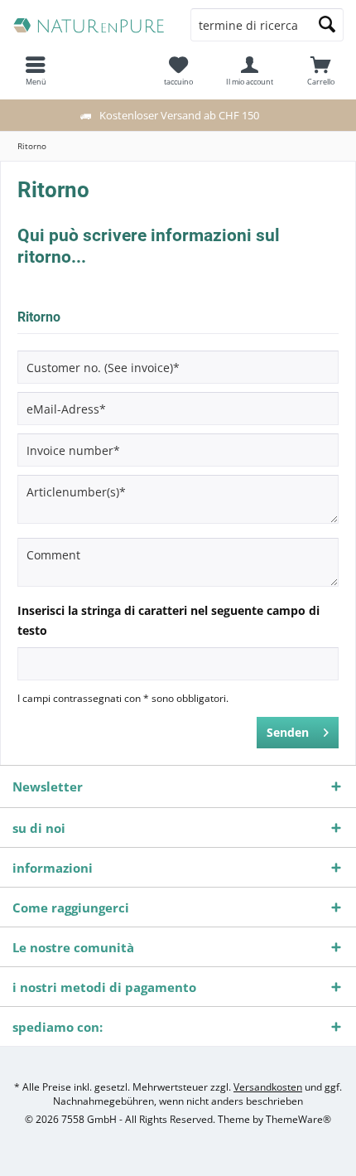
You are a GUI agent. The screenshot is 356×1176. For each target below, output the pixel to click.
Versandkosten (267, 1087)
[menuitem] (320, 70)
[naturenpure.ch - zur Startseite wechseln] (89, 24)
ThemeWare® (298, 1119)
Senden (288, 732)
